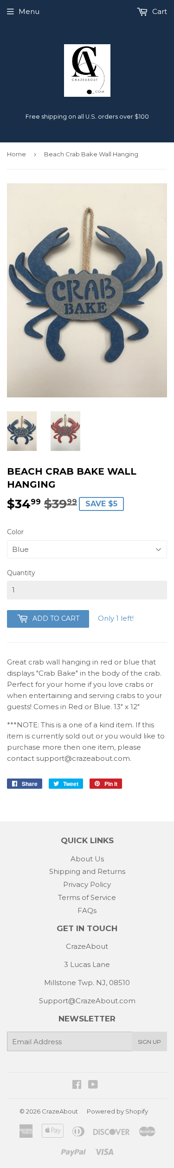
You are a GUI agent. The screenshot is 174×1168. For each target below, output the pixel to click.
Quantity (21, 573)
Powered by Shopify (117, 1111)
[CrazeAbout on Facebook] (77, 1085)
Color (15, 532)
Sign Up (149, 1041)
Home (16, 154)
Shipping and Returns (87, 871)
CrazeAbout (60, 1111)
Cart (158, 11)
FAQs (87, 910)
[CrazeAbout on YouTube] (93, 1085)
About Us (87, 858)
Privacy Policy (87, 884)
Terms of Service (87, 897)
